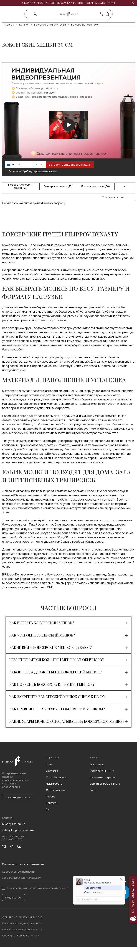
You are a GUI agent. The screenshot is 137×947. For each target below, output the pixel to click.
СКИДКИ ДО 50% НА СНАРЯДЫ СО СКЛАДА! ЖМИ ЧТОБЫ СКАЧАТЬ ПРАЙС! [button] (68, 2)
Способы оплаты (56, 777)
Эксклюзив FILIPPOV (102, 770)
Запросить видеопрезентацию (70, 164)
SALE (92, 790)
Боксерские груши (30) (95, 186)
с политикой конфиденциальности (48, 888)
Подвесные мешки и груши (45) (20, 186)
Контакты (51, 803)
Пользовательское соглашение (22, 929)
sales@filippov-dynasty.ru (18, 830)
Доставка (52, 770)
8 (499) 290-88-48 (13, 824)
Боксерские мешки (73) (58, 186)
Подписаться (13, 897)
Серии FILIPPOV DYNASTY (105, 783)
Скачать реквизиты (18, 797)
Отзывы (50, 796)
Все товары (97, 764)
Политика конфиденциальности (22, 923)
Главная (9, 24)
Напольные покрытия (103, 777)
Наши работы (54, 783)
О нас (49, 764)
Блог (49, 809)
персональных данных (45, 171)
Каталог (24, 24)
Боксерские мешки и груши (50, 24)
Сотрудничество (56, 790)
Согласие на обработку (33, 171)
